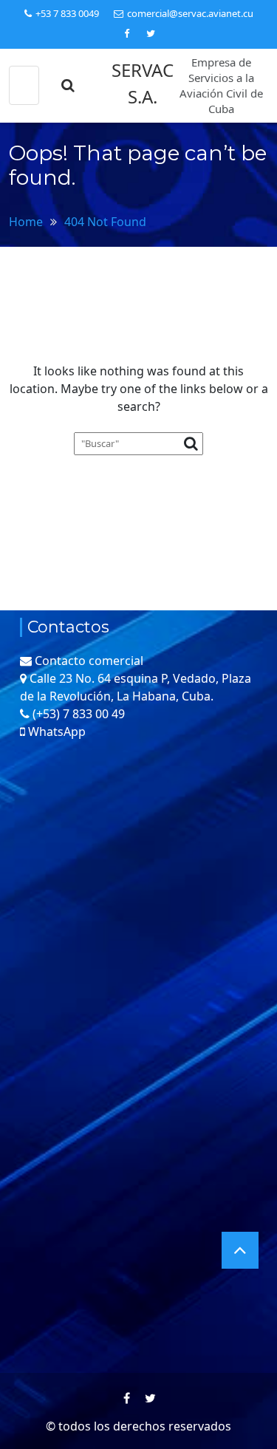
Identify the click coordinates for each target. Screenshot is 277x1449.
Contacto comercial (89, 660)
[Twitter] (151, 33)
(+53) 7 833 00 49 (79, 714)
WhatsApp (57, 731)
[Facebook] (127, 33)
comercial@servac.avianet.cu (190, 13)
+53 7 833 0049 (67, 13)
